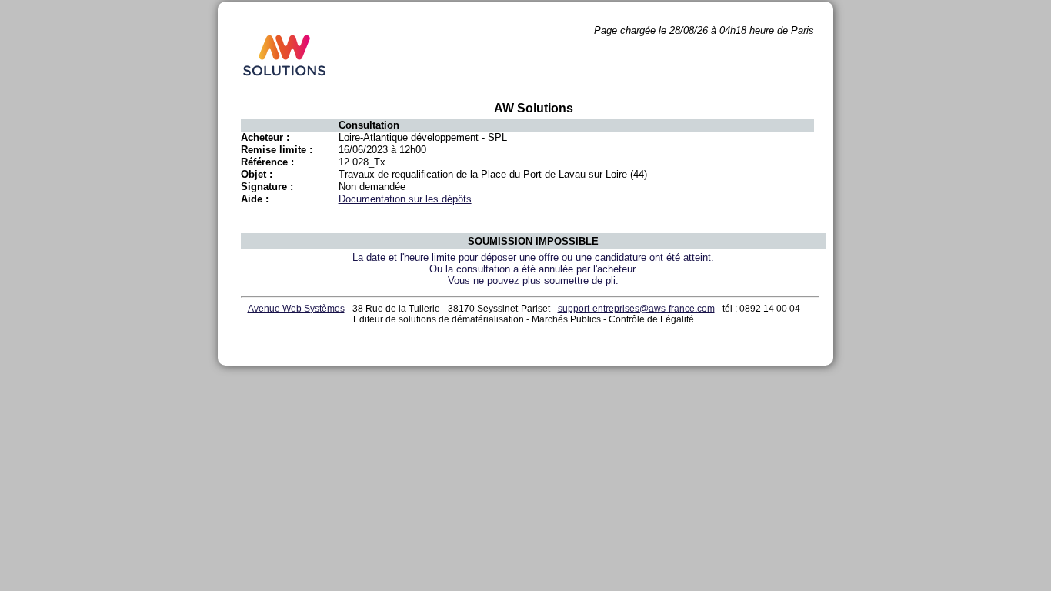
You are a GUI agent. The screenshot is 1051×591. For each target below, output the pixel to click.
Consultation (369, 125)
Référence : (267, 162)
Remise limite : (276, 149)
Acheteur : (265, 137)
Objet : (256, 174)
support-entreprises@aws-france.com (636, 308)
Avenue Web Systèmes (296, 308)
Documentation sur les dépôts (405, 199)
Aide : (255, 199)
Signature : (267, 186)
